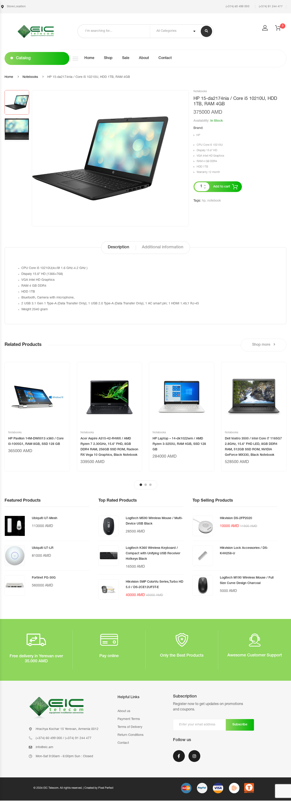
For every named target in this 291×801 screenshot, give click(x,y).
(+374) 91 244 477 (271, 6)
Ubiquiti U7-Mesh (44, 518)
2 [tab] (145, 484)
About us (124, 711)
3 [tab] (150, 484)
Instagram (194, 759)
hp (204, 200)
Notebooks (30, 77)
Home (89, 58)
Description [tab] (118, 247)
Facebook (179, 759)
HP (198, 135)
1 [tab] (141, 484)
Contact (165, 58)
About (144, 58)
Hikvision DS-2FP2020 (236, 518)
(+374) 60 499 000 (237, 6)
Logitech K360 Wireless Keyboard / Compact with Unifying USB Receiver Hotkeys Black (153, 554)
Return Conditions (130, 735)
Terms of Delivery (130, 727)
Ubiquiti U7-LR (42, 548)
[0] (280, 29)
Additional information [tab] (162, 247)
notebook (214, 200)
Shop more (261, 345)
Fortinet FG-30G (44, 577)
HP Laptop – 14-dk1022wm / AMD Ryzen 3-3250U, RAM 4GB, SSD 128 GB (179, 444)
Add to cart (221, 186)
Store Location (16, 6)
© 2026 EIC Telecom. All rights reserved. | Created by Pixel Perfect (73, 788)
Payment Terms (129, 719)
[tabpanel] (37, 416)
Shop (108, 58)
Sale (125, 58)
